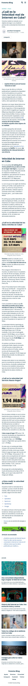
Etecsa (9, 8)
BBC (22, 118)
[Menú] (25, 2)
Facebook (15, 677)
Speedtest (16, 146)
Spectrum (7, 501)
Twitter (22, 677)
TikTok (14, 679)
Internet (4, 8)
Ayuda (6, 674)
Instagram (7, 677)
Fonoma (6, 521)
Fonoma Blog (7, 2)
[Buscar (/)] (22, 2)
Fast (22, 146)
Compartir (7, 37)
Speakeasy (8, 504)
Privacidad (21, 674)
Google (7, 506)
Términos (12, 674)
